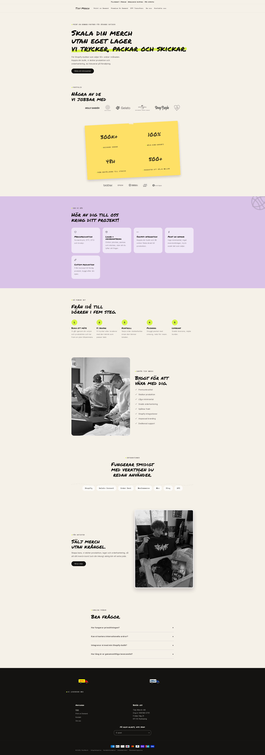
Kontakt (78, 717)
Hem (77, 710)
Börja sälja (79, 564)
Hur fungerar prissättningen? (105, 628)
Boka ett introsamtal (83, 71)
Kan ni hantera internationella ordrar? (109, 636)
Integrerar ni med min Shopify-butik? (109, 645)
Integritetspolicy (96, 750)
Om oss (78, 721)
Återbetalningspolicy (136, 750)
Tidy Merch (85, 750)
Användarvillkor (122, 750)
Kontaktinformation (109, 750)
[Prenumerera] (148, 732)
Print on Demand (82, 713)
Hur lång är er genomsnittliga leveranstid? (112, 654)
